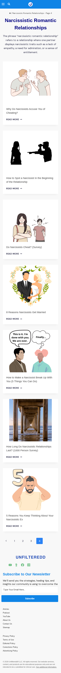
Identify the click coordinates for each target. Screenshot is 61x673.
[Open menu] (3, 4)
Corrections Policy (10, 647)
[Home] (10, 13)
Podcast (6, 613)
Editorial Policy (9, 643)
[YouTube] (10, 565)
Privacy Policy (9, 636)
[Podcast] (16, 565)
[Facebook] (22, 565)
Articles (6, 609)
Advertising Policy (10, 651)
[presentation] (30, 82)
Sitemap (6, 627)
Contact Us (7, 624)
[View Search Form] (8, 4)
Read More (14, 119)
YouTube (6, 616)
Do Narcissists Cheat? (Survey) (24, 247)
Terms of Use (8, 640)
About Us (6, 620)
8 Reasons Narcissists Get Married (26, 312)
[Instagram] (29, 565)
